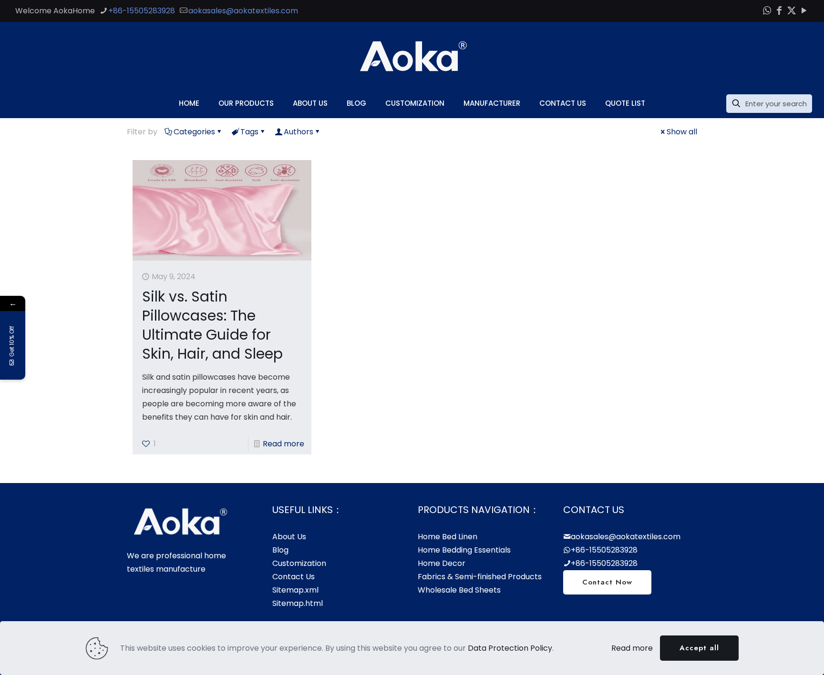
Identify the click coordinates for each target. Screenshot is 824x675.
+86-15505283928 (141, 10)
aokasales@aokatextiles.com (243, 10)
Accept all (699, 648)
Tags (249, 131)
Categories (194, 131)
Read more (283, 443)
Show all (682, 131)
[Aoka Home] (412, 55)
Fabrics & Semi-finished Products (480, 576)
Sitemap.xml (295, 589)
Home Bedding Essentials (464, 549)
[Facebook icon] (779, 10)
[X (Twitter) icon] (791, 10)
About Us (289, 536)
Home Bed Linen (447, 536)
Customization (299, 563)
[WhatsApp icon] (767, 10)
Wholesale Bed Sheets (459, 589)
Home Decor (441, 563)
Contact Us (293, 576)
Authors (298, 131)
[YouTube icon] (804, 10)
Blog (280, 549)
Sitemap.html (297, 603)
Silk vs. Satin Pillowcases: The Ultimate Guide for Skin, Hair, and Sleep (212, 325)
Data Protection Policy (510, 648)
